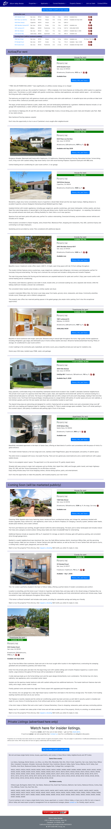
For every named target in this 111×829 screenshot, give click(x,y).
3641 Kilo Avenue (19, 31)
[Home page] (5, 3)
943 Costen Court (19, 44)
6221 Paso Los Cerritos (21, 19)
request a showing (46, 548)
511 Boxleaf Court (19, 42)
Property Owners (75, 3)
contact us (72, 802)
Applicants (44, 3)
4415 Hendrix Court (20, 17)
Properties (32, 3)
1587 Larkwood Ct (19, 28)
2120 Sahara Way (19, 33)
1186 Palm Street (19, 39)
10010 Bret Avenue (19, 22)
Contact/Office (102, 3)
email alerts (76, 732)
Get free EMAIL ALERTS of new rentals (55, 10)
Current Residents (59, 3)
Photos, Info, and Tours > (80, 80)
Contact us (54, 734)
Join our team (90, 3)
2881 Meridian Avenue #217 (22, 25)
